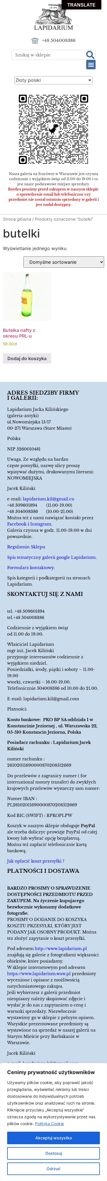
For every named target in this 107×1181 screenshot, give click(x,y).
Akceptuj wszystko (53, 1137)
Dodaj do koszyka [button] (27, 358)
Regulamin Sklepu (26, 546)
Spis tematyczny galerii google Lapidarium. (52, 557)
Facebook (17, 524)
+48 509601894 (30, 611)
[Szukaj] (90, 55)
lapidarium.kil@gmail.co (48, 499)
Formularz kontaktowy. (31, 567)
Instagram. (41, 524)
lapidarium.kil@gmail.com (51, 698)
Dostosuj (53, 1153)
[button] (91, 64)
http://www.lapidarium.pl (61, 948)
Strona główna (17, 219)
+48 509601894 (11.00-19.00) (39, 505)
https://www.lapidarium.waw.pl (39, 973)
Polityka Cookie (49, 1123)
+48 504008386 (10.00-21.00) (40, 511)
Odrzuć (53, 1168)
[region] (53, 1122)
